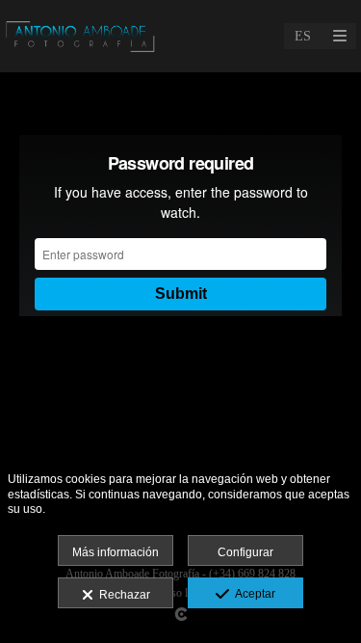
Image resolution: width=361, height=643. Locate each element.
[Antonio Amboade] (80, 36)
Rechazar (121, 595)
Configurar (245, 552)
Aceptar (252, 594)
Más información (115, 552)
